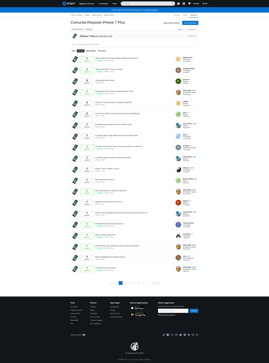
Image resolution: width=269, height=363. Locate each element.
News (92, 310)
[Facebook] (168, 335)
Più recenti (102, 51)
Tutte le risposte (76, 15)
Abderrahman (188, 57)
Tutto (73, 51)
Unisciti (196, 4)
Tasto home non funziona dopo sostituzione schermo (116, 58)
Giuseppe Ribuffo (188, 68)
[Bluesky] (189, 335)
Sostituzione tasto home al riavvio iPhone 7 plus (114, 91)
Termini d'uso (115, 313)
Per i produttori (95, 324)
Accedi (204, 4)
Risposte (194, 15)
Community (103, 4)
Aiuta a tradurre (76, 335)
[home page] (69, 3)
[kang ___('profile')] (178, 136)
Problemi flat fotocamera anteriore (109, 223)
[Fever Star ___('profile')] (178, 81)
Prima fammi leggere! (167, 315)
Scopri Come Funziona (171, 23)
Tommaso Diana (188, 223)
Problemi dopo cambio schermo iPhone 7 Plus (113, 124)
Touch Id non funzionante (105, 268)
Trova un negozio (96, 320)
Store (115, 4)
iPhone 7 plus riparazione (105, 235)
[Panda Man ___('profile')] (178, 236)
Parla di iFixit (75, 313)
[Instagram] (176, 335)
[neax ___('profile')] (178, 258)
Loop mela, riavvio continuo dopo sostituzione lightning (117, 113)
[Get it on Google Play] (138, 314)
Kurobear (186, 146)
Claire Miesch (187, 124)
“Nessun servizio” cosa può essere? (109, 69)
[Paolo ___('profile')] (178, 114)
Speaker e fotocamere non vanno (108, 202)
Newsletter (74, 320)
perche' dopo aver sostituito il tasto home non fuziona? (117, 246)
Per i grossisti (95, 317)
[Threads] (193, 335)
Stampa (93, 307)
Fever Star (186, 80)
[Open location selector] (184, 3)
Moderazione (192, 29)
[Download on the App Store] (137, 307)
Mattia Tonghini (188, 179)
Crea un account (151, 10)
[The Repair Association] (197, 335)
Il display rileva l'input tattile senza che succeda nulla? (116, 135)
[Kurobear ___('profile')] (178, 147)
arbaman (186, 168)
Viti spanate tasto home (104, 80)
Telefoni (87, 15)
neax (184, 256)
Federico (186, 201)
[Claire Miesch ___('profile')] (178, 125)
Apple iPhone (97, 15)
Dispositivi (89, 29)
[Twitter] (172, 335)
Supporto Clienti (76, 310)
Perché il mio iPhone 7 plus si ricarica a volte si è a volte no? (118, 146)
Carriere (73, 317)
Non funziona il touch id (104, 179)
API (72, 324)
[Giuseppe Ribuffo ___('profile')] (178, 70)
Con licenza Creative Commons (140, 359)
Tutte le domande (77, 29)
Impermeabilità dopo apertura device (110, 257)
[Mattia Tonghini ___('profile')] (178, 180)
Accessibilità (114, 307)
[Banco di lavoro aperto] (178, 3)
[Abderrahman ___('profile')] (178, 59)
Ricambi (177, 15)
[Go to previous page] (116, 283)
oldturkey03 (187, 91)
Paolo (185, 113)
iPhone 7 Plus (109, 15)
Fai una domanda (190, 23)
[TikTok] (164, 335)
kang (184, 135)
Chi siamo (74, 307)
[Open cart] (189, 3)
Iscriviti (194, 311)
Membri (180, 29)
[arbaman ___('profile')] (178, 169)
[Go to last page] (158, 283)
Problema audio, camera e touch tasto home (113, 157)
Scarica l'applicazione (139, 303)
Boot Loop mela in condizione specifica (110, 190)
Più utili (80, 51)
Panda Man (187, 234)
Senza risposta (91, 51)
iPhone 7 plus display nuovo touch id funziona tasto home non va (121, 213)
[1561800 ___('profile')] (178, 103)
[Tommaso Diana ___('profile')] (178, 225)
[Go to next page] (153, 283)
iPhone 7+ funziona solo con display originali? (113, 102)
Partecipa (93, 313)
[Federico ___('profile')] (178, 202)
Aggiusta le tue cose (86, 4)
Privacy (112, 310)
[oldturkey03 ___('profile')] (178, 92)
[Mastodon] (185, 335)
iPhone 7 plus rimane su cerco (107, 168)
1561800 (185, 102)
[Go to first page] (111, 283)
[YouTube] (180, 335)
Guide (185, 15)
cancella (191, 36)
